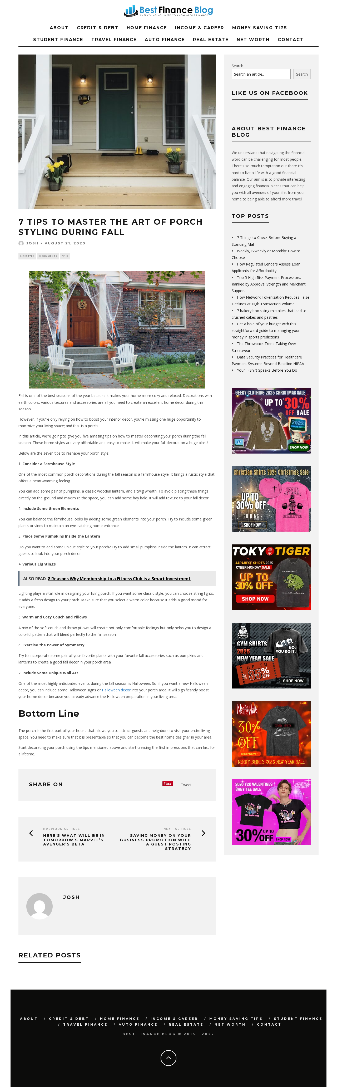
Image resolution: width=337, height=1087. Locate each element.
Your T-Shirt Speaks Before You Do (267, 370)
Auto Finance (165, 39)
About (59, 27)
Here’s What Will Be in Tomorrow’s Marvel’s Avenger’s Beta (74, 840)
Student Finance (58, 39)
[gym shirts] (271, 687)
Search (237, 65)
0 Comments (48, 255)
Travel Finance (114, 39)
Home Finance (147, 27)
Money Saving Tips (259, 27)
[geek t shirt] (271, 452)
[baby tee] (271, 843)
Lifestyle (27, 255)
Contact (291, 39)
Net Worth (253, 39)
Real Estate (211, 39)
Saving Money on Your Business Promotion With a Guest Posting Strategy (155, 842)
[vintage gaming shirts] (271, 765)
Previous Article (61, 829)
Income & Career (199, 27)
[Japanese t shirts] (271, 608)
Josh (32, 243)
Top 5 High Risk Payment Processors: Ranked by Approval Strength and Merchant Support (269, 284)
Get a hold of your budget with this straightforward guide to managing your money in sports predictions (266, 330)
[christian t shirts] (271, 530)
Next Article (177, 829)
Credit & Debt (97, 27)
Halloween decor (116, 689)
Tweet (186, 784)
